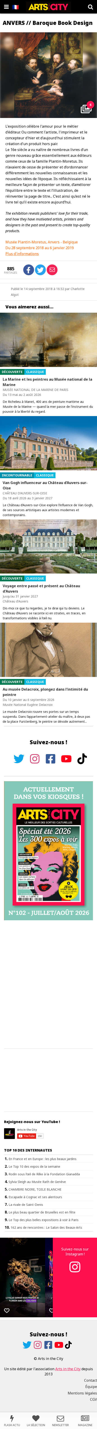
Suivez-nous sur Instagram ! (75, 1252)
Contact (90, 1380)
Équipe (91, 1386)
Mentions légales (82, 1393)
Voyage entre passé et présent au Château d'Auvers (41, 588)
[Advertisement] (48, 984)
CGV (93, 1399)
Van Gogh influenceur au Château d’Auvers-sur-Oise (45, 485)
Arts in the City (68, 1368)
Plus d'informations (22, 253)
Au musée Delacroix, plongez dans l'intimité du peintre (45, 692)
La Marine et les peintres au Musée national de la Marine (47, 382)
